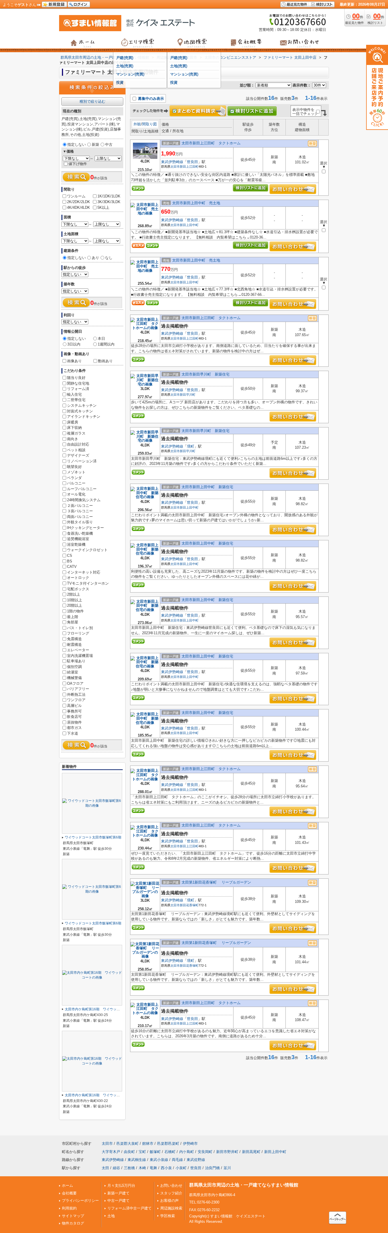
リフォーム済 (78, 389)
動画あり (105, 361)
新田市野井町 (227, 1152)
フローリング (78, 633)
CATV (72, 566)
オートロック (78, 578)
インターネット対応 (83, 572)
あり (95, 258)
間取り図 (149, 124)
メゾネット (76, 472)
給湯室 (72, 672)
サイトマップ (73, 1216)
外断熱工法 (76, 694)
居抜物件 (74, 722)
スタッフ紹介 (171, 1193)
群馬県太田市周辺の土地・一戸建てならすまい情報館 (243, 1185)
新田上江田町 (189, 166)
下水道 (72, 733)
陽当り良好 (76, 378)
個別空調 (74, 667)
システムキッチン (82, 405)
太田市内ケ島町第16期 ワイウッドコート (97, 1009)
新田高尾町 (251, 1152)
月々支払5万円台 (121, 1185)
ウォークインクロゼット (87, 550)
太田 (105, 1168)
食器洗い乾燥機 (80, 533)
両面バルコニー (80, 517)
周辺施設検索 (171, 1208)
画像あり (74, 361)
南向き (72, 439)
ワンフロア (76, 700)
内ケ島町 (186, 1152)
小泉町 (181, 1168)
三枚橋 (129, 1168)
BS (69, 561)
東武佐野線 (196, 1160)
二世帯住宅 (76, 400)
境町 (190, 446)
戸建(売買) (124, 58)
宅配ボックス (78, 589)
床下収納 (74, 427)
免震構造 (74, 639)
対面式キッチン (80, 411)
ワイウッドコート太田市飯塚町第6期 (93, 837)
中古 (108, 144)
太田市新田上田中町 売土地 (196, 203)
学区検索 (167, 1216)
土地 (111, 1216)
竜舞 (153, 1168)
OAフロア (75, 683)
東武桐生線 (137, 1160)
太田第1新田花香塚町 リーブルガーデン (216, 882)
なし (108, 258)
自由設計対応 (78, 444)
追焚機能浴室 (78, 539)
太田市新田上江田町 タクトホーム (211, 143)
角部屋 (72, 622)
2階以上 (73, 594)
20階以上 (74, 605)
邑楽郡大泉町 (127, 1143)
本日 (101, 338)
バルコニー (76, 483)
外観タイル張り (80, 522)
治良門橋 (212, 1168)
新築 (95, 144)
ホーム (67, 1185)
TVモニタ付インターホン (88, 583)
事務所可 (74, 711)
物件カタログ (73, 1223)
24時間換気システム (84, 500)
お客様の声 (169, 1200)
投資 (120, 82)
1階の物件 (75, 611)
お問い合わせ (171, 1185)
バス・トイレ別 (80, 628)
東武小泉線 (159, 1160)
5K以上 (103, 207)
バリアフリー (78, 689)
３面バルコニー (80, 511)
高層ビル (74, 705)
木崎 (142, 1168)
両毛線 (177, 1160)
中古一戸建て (118, 1200)
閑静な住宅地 (78, 383)
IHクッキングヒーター (85, 528)
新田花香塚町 (189, 905)
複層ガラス (76, 433)
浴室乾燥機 (76, 544)
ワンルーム (76, 196)
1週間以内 (106, 344)
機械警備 (74, 678)
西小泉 (166, 1168)
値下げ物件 (77, 164)
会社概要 (69, 1193)
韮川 (227, 1168)
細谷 (116, 1168)
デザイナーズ (78, 455)
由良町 (129, 1152)
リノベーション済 (82, 461)
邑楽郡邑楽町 (168, 1143)
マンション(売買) (130, 74)
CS (69, 555)
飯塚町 (155, 1152)
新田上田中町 (189, 225)
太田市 (175, 166)
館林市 (147, 1143)
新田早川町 (187, 394)
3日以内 (73, 344)
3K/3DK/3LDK (108, 202)
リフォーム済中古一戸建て (129, 1208)
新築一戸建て (118, 1193)
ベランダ (74, 478)
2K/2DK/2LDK (78, 202)
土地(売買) (124, 66)
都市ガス (74, 728)
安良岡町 (205, 1152)
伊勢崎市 (190, 1143)
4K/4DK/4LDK (78, 207)
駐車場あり (76, 661)
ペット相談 (76, 450)
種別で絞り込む (92, 101)
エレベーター (78, 650)
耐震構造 (74, 644)
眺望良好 (74, 467)
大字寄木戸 (111, 1152)
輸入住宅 (74, 394)
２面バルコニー (80, 505)
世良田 (192, 162)
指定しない (76, 144)
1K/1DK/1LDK (108, 196)
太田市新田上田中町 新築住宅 (207, 487)
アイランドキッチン (83, 416)
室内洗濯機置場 (80, 656)
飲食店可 (74, 716)
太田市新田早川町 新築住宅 (206, 374)
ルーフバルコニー (82, 489)
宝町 (142, 1152)
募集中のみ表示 (150, 98)
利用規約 (69, 1208)
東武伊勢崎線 (172, 162)
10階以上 (74, 600)
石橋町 (170, 1152)
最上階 (72, 617)
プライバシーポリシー (80, 1200)
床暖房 (72, 422)
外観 (137, 124)
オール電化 (76, 494)
